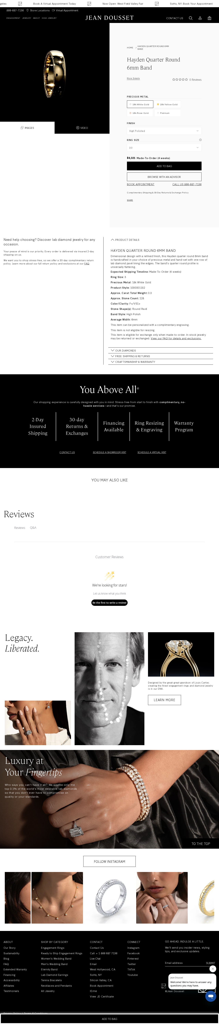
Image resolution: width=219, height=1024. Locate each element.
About (36, 18)
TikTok (131, 969)
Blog (6, 958)
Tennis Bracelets (51, 980)
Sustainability (12, 953)
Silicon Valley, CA (101, 980)
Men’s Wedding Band (54, 964)
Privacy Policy (12, 1013)
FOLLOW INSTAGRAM (109, 861)
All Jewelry (48, 991)
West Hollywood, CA (102, 969)
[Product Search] (191, 18)
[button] (57, 898)
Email (93, 964)
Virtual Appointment (67, 10)
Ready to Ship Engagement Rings (61, 953)
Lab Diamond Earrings (54, 975)
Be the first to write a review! (109, 602)
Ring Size (133, 139)
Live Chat (95, 958)
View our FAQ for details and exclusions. (176, 338)
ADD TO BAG (164, 166)
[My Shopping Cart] (209, 18)
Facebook (133, 953)
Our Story (9, 947)
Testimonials (11, 991)
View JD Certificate (102, 996)
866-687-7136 (15, 10)
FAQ (86, 263)
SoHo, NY (96, 975)
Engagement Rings (52, 947)
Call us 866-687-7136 (187, 184)
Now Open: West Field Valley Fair (103, 3)
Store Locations (40, 10)
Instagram (133, 947)
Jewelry (26, 18)
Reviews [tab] (19, 528)
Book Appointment (140, 184)
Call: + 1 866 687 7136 (103, 953)
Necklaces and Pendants (56, 985)
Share (130, 200)
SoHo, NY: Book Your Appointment (172, 3)
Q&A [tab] (33, 527)
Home (130, 47)
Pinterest (133, 958)
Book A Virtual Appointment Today (35, 3)
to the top (200, 843)
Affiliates (9, 985)
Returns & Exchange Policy (175, 192)
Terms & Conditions (36, 1013)
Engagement (13, 18)
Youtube (132, 975)
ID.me (93, 991)
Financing (9, 975)
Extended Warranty (15, 969)
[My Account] (200, 18)
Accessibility (12, 980)
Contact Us (97, 947)
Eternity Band (49, 969)
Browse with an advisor (164, 177)
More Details (133, 78)
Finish (131, 123)
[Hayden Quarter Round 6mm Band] (55, 67)
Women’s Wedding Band (56, 958)
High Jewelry (49, 18)
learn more (164, 700)
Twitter (131, 964)
